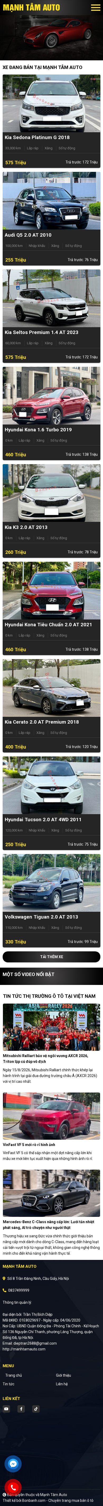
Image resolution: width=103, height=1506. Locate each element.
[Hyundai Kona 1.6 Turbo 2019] (51, 395)
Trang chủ (13, 1375)
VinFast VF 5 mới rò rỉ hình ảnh (29, 1145)
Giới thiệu (63, 1375)
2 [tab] (54, 52)
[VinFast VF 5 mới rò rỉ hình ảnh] (51, 1116)
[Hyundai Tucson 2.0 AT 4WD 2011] (51, 785)
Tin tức (8, 1384)
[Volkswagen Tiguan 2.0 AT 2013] (51, 882)
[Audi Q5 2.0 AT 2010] (51, 200)
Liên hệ (62, 1384)
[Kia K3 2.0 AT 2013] (51, 492)
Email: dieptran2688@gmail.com (30, 1343)
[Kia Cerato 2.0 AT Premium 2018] (51, 687)
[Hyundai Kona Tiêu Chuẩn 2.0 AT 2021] (51, 590)
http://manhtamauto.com (24, 1349)
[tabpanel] (51, 30)
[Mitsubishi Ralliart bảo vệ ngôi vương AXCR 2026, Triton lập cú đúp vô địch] (51, 1027)
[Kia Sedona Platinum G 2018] (51, 102)
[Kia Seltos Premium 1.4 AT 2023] (51, 297)
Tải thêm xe (51, 957)
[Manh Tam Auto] (32, 8)
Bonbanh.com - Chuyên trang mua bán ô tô (57, 1500)
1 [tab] (49, 52)
